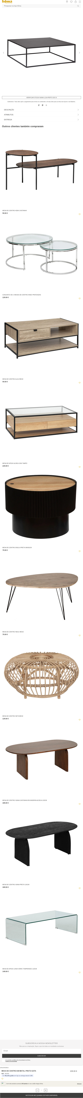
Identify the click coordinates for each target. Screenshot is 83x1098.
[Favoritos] (2, 1079)
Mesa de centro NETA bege (12, 716)
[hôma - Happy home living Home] (7, 3)
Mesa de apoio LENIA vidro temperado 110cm (19, 969)
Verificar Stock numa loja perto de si (41, 97)
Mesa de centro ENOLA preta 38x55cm (17, 547)
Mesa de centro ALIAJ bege (12, 379)
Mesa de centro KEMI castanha (14, 210)
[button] (46, 105)
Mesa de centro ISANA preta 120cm (15, 884)
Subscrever (41, 1056)
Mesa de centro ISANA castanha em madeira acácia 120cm (24, 800)
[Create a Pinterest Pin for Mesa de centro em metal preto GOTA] (42, 105)
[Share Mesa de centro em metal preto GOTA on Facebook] (39, 105)
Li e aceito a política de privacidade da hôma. (18, 1060)
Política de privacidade (11, 1061)
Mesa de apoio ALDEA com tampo (14, 463)
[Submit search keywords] (78, 6)
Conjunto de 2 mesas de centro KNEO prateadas (21, 295)
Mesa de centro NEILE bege (13, 632)
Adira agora (79, 1083)
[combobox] (41, 6)
